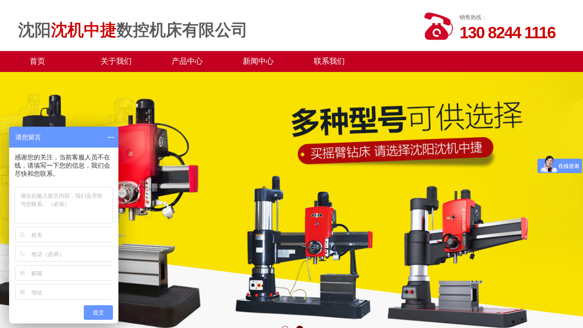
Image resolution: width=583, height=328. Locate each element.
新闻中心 (258, 61)
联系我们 (329, 61)
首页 (37, 61)
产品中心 (187, 61)
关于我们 (116, 61)
